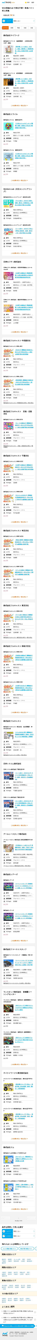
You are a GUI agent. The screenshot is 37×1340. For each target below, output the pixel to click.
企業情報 (11, 1332)
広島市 (28, 1298)
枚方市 (28, 1274)
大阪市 (4, 1272)
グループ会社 (15, 1333)
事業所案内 (17, 1332)
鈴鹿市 (17, 1287)
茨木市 (10, 1274)
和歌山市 (22, 1272)
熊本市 (4, 1302)
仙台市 (10, 1298)
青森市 (16, 1300)
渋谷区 (29, 1259)
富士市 (23, 1285)
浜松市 (11, 1285)
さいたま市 (17, 1259)
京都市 (10, 1272)
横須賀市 (29, 1261)
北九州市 (28, 1300)
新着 (12, 28)
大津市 (22, 1274)
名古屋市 (4, 1285)
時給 (18, 28)
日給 (25, 28)
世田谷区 (16, 1261)
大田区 (23, 1261)
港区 (23, 1259)
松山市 (22, 1298)
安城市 (29, 1287)
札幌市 (4, 1298)
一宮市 (4, 1289)
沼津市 (29, 1285)
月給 (31, 28)
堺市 (28, 1272)
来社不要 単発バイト (26, 1248)
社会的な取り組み (25, 1332)
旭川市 (4, 1300)
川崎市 (10, 1261)
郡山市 (10, 1300)
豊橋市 (23, 1287)
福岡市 (16, 1298)
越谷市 (4, 1263)
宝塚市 (16, 1274)
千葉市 (4, 1261)
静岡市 (17, 1285)
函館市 (22, 1300)
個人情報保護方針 (23, 1333)
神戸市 (16, 1272)
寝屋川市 (4, 1276)
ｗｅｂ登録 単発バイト (9, 1248)
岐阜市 (4, 1287)
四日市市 (10, 1287)
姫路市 (4, 1274)
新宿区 (10, 1259)
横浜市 (4, 1259)
